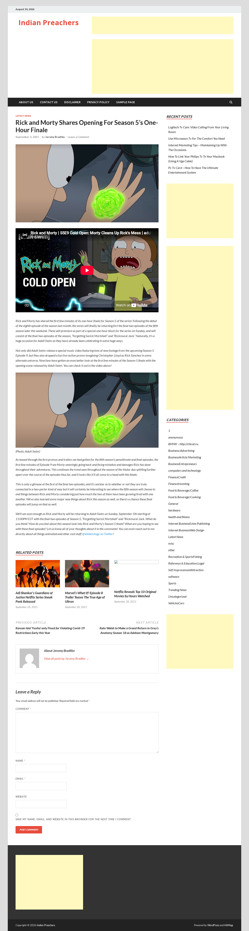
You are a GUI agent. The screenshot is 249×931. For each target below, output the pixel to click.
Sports (172, 583)
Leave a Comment (78, 136)
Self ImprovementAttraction (185, 570)
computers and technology (184, 470)
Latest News (23, 116)
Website (21, 796)
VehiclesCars (176, 603)
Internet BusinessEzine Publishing (189, 523)
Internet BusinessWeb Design (186, 530)
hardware (174, 510)
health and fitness (179, 517)
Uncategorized (177, 596)
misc (171, 543)
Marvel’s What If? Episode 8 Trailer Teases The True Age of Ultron (85, 597)
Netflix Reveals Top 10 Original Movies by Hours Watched (135, 594)
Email (20, 778)
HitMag (228, 925)
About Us (26, 102)
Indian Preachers (48, 22)
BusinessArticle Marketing (184, 457)
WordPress (213, 925)
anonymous (175, 437)
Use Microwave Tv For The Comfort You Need (196, 138)
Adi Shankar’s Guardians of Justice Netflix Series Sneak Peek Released (34, 597)
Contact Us (49, 102)
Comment (23, 708)
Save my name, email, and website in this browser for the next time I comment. (73, 819)
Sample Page (125, 102)
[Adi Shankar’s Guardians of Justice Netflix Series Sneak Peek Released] (38, 588)
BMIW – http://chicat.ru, (183, 444)
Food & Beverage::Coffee (183, 490)
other (171, 550)
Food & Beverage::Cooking (184, 497)
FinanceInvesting (178, 483)
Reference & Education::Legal (186, 563)
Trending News (177, 590)
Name (20, 760)
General (173, 503)
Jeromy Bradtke (55, 136)
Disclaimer (72, 102)
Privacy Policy (98, 102)
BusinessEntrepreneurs (182, 464)
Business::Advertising (181, 450)
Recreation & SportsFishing (185, 556)
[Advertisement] (162, 25)
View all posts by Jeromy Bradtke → (66, 658)
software (173, 576)
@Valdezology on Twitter (97, 534)
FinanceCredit (177, 477)
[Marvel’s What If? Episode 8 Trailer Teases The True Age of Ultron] (87, 588)
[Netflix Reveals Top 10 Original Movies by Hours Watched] (136, 562)
